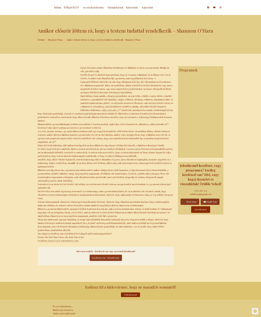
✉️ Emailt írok (210, 201)
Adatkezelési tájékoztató (64, 313)
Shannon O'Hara (55, 39)
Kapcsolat (147, 7)
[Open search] (204, 7)
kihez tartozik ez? (111, 110)
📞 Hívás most (190, 201)
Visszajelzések (115, 7)
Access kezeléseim (93, 7)
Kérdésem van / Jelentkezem (105, 257)
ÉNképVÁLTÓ (71, 7)
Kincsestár (132, 7)
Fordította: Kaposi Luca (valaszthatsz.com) (58, 240)
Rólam (57, 7)
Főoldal (41, 39)
